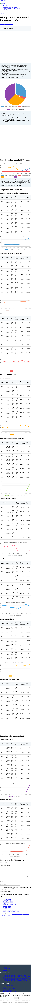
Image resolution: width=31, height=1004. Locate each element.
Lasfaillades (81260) (8, 985)
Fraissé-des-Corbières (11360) (10, 904)
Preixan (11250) (7, 899)
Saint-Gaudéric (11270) (8, 907)
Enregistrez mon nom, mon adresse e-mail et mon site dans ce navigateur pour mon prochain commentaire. (15, 888)
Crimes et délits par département (11, 8)
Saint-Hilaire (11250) (8, 902)
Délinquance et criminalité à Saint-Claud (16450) (14, 975)
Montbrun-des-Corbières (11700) (11, 911)
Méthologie (6, 9)
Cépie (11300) (6, 903)
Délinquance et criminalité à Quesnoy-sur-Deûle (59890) (16, 976)
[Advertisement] (15, 47)
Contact (5, 970)
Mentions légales (7, 968)
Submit (16, 998)
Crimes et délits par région (10, 7)
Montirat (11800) (7, 906)
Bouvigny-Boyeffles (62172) (10, 988)
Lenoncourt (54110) (7, 987)
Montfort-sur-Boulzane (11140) (10, 910)
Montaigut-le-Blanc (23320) (9, 991)
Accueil (5, 5)
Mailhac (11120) (7, 908)
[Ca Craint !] (3, 3)
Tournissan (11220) (7, 900)
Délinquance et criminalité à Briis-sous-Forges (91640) (16, 978)
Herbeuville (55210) (8, 990)
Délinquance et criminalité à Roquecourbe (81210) (15, 980)
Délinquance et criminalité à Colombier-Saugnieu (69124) (16, 979)
